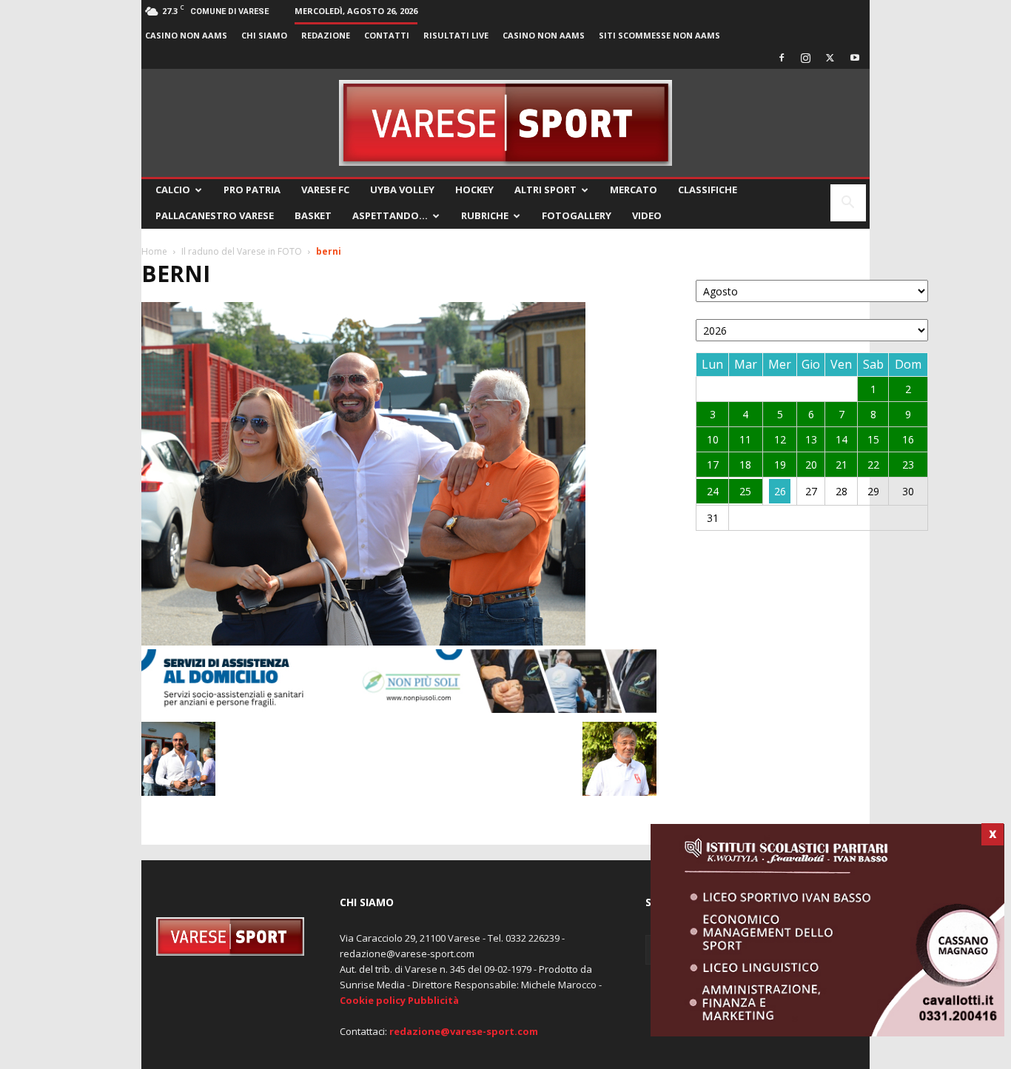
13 (811, 439)
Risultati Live (455, 35)
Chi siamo (264, 35)
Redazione (325, 35)
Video (647, 215)
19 (780, 465)
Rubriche (484, 215)
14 (841, 439)
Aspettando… (390, 215)
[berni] (363, 641)
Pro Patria (252, 189)
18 (745, 465)
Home (154, 251)
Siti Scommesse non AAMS (659, 35)
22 (873, 465)
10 (713, 439)
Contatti (386, 35)
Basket (313, 215)
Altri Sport (545, 189)
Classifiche (707, 189)
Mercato (633, 189)
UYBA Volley (402, 189)
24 (713, 491)
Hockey (474, 189)
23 (908, 465)
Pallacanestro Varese (214, 215)
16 (908, 439)
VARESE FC (325, 189)
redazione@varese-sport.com (463, 1031)
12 (780, 439)
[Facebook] (781, 58)
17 (713, 465)
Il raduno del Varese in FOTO (241, 251)
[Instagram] (806, 58)
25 (745, 491)
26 (780, 491)
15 (873, 439)
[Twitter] (830, 58)
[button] (848, 204)
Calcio (172, 189)
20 (811, 465)
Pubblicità (433, 1000)
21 (841, 465)
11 (745, 439)
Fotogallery (576, 215)
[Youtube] (855, 58)
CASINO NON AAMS (186, 35)
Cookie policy (373, 1000)
